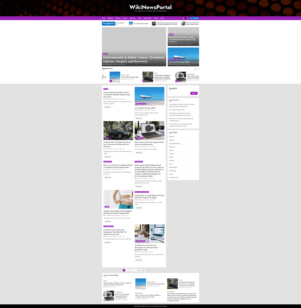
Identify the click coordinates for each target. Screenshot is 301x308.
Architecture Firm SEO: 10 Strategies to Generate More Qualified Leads (146, 247)
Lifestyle (132, 18)
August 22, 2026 (119, 64)
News (139, 18)
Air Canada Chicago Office (179, 62)
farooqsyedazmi (108, 64)
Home (103, 18)
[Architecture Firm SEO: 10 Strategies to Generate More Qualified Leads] (149, 233)
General (118, 18)
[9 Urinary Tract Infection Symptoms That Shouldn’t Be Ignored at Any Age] (118, 226)
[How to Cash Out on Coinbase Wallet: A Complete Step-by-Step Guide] (118, 161)
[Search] (188, 18)
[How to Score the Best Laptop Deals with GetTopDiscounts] (173, 77)
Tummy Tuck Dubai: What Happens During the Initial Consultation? (117, 212)
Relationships (173, 167)
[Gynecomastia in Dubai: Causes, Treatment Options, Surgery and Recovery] (134, 46)
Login (162, 18)
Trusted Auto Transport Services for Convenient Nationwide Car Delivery (155, 77)
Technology (147, 18)
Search (173, 88)
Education (172, 147)
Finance (171, 150)
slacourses (139, 178)
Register (195, 18)
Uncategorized (183, 74)
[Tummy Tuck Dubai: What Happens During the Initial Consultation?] (118, 199)
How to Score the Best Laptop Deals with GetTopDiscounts (189, 77)
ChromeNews (155, 306)
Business (110, 18)
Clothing (171, 140)
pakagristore (139, 146)
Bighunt (138, 252)
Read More (107, 107)
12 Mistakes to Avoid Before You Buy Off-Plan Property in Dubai (149, 196)
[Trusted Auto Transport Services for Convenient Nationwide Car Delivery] (140, 77)
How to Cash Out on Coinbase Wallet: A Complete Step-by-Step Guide (118, 166)
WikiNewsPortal (150, 7)
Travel (156, 18)
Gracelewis (108, 169)
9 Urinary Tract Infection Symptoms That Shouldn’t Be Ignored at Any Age (115, 232)
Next (143, 270)
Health (125, 18)
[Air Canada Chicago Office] (183, 57)
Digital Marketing (140, 241)
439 (139, 270)
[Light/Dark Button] (184, 18)
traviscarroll (108, 149)
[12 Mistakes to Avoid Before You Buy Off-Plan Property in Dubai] (149, 192)
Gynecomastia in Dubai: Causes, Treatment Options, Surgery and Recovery (134, 59)
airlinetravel (173, 64)
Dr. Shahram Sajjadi (110, 215)
